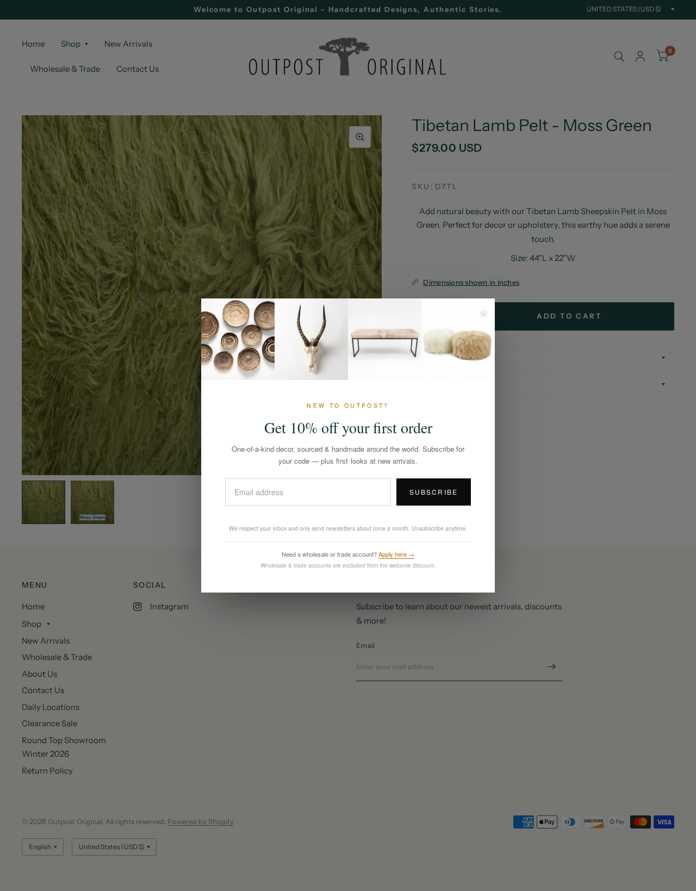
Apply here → (396, 554)
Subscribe (433, 491)
